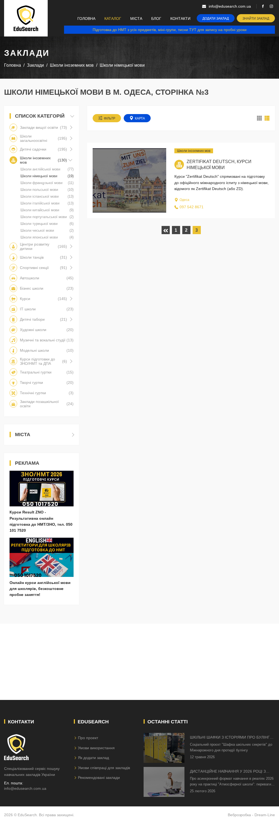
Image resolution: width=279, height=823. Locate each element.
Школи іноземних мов (193, 151)
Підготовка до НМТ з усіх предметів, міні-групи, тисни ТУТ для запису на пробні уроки (170, 29)
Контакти (180, 18)
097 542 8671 (192, 207)
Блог (156, 18)
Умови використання (96, 748)
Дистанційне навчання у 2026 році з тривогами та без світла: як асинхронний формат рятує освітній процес (230, 771)
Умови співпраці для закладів (104, 768)
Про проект (88, 738)
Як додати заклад (93, 757)
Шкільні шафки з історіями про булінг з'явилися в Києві (230, 737)
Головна (86, 18)
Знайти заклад (255, 18)
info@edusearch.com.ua (25, 788)
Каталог (112, 18)
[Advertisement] (139, 662)
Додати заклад (215, 18)
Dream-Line (264, 815)
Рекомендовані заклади (99, 777)
